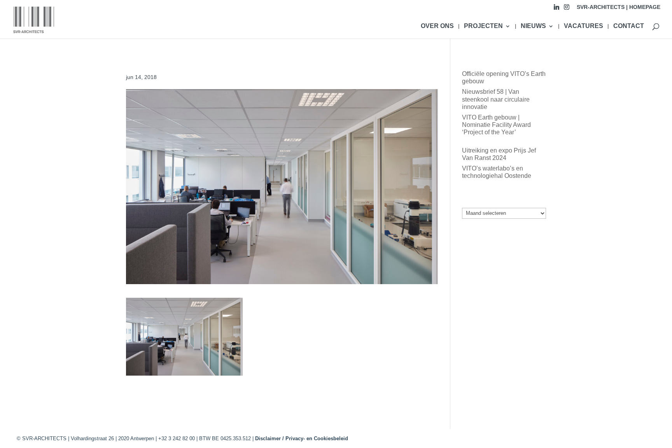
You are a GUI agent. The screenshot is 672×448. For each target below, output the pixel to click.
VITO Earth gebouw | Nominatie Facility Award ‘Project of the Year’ (496, 124)
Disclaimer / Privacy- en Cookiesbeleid (301, 438)
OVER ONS (437, 26)
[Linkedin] (556, 9)
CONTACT (628, 26)
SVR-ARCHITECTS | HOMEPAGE (618, 7)
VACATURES (583, 26)
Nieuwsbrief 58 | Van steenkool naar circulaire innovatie (496, 99)
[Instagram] (567, 9)
